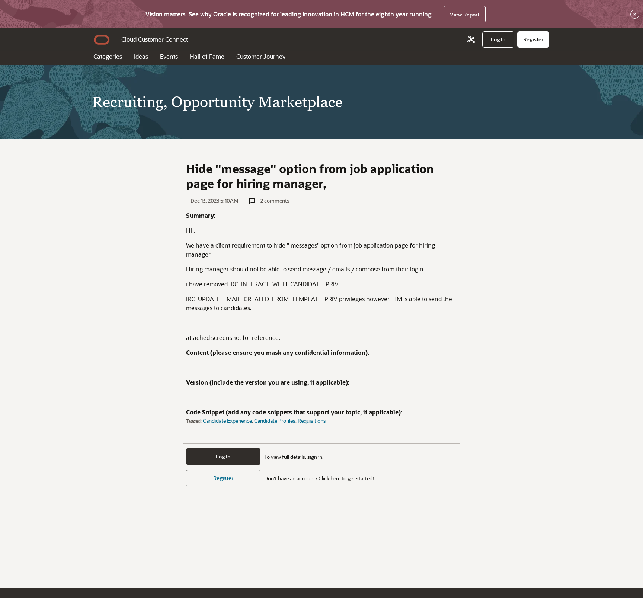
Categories (107, 56)
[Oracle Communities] (471, 39)
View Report (464, 14)
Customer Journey (260, 56)
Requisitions (312, 420)
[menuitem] (498, 39)
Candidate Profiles (274, 420)
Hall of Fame (207, 56)
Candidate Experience (227, 420)
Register (223, 477)
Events (169, 56)
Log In (223, 456)
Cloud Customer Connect (154, 39)
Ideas (141, 56)
